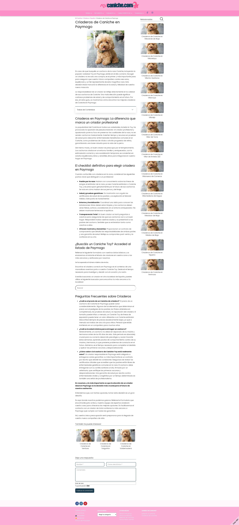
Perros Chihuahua (125, 514)
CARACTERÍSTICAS (124, 13)
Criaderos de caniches (149, 516)
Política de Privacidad (82, 521)
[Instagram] (81, 503)
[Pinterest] (85, 503)
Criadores (138, 13)
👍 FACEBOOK (79, 518)
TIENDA (88, 13)
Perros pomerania (126, 516)
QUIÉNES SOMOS (80, 510)
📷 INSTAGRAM (79, 516)
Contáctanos (79, 513)
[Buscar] (161, 19)
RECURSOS (98, 13)
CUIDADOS (110, 13)
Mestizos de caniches (127, 517)
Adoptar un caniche (148, 514)
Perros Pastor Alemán (127, 519)
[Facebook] (77, 503)
